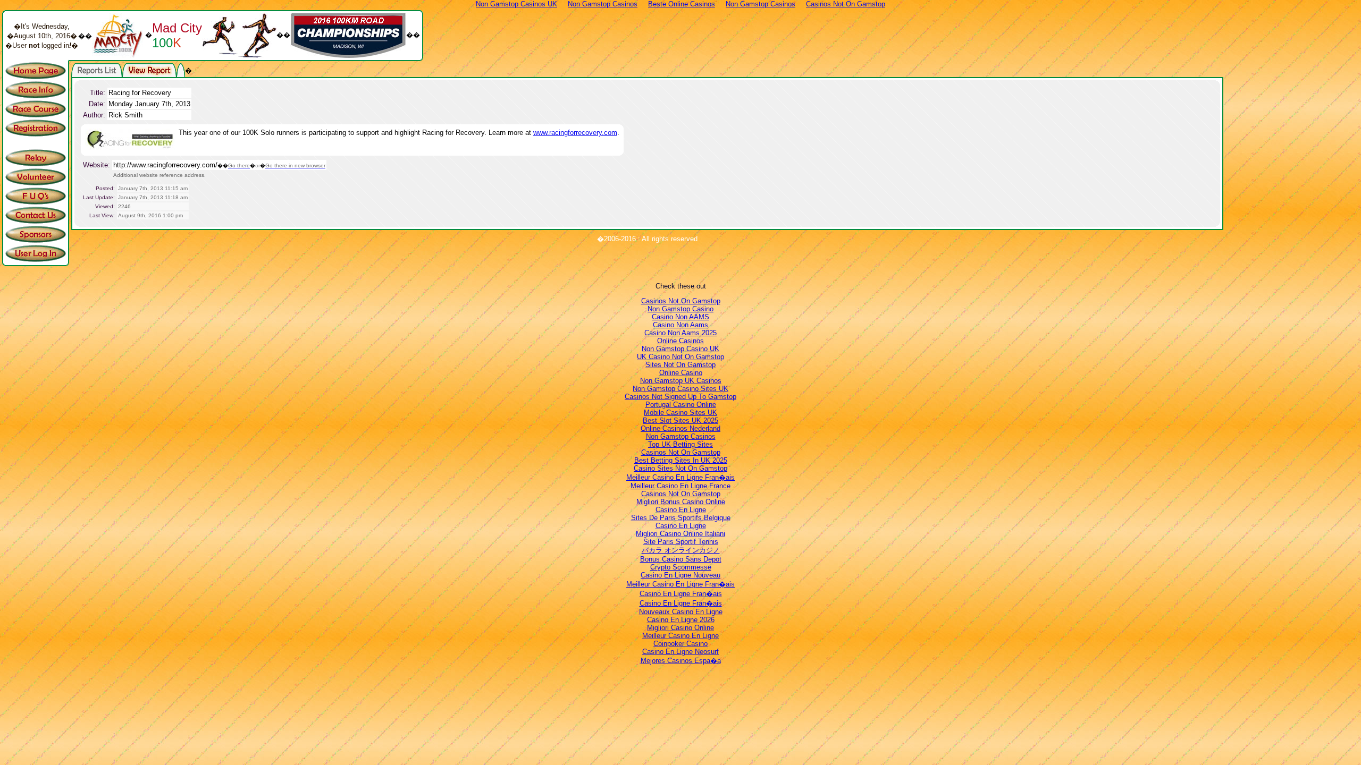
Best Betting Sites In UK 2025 (680, 460)
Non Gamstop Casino (680, 309)
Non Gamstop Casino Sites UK (680, 389)
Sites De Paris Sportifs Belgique (680, 518)
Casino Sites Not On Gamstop (680, 468)
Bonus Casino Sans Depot (680, 559)
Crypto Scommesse (680, 567)
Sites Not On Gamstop (680, 365)
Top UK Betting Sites (680, 444)
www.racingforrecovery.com (575, 133)
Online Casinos (680, 341)
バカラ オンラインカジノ (681, 550)
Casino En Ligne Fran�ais (681, 594)
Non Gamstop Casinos (681, 436)
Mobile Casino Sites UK (680, 412)
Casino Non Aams (680, 325)
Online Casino (680, 373)
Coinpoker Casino (680, 644)
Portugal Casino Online (680, 405)
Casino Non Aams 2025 (680, 333)
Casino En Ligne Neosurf (680, 652)
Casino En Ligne (681, 510)
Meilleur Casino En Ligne (680, 636)
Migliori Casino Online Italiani (680, 534)
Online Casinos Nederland (680, 428)
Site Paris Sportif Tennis (680, 542)
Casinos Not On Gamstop (680, 301)
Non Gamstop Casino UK (680, 349)
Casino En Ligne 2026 (681, 620)
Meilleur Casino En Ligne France (680, 486)
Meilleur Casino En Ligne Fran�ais (680, 477)
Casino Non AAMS (680, 317)
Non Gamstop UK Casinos (680, 381)
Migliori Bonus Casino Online (680, 502)
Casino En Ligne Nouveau (680, 575)
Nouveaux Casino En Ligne (680, 612)
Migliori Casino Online (680, 628)
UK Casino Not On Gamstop (680, 357)
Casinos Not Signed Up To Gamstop (680, 397)
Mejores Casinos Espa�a (681, 661)
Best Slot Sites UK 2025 (680, 420)
